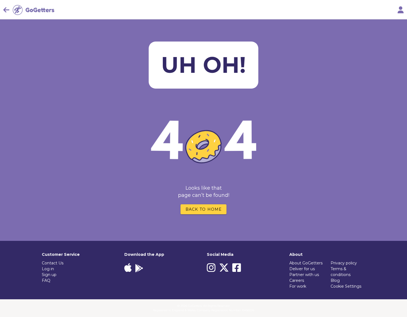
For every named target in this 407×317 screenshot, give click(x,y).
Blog (335, 280)
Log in (48, 268)
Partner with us (304, 274)
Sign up (49, 274)
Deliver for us (302, 268)
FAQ (46, 280)
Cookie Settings (346, 286)
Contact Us (52, 263)
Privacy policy (344, 263)
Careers (296, 280)
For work (297, 286)
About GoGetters (306, 263)
